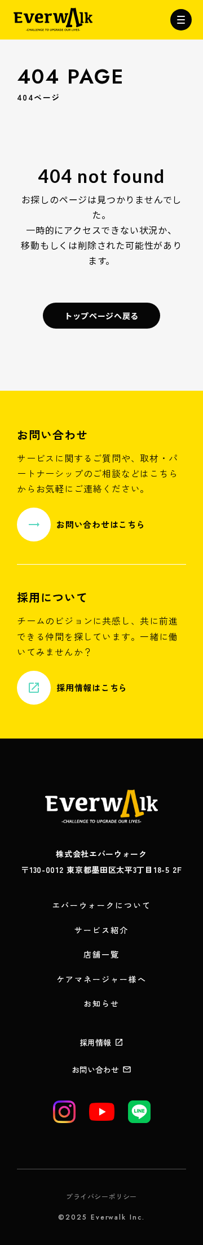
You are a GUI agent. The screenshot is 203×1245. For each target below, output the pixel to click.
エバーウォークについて (101, 905)
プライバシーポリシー (101, 1196)
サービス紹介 (101, 930)
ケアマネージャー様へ (101, 979)
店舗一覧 (101, 954)
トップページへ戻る (101, 315)
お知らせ (101, 1003)
